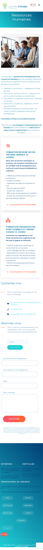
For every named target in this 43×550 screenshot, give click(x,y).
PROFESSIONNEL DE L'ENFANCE (15, 482)
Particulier (28, 464)
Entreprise (6, 464)
